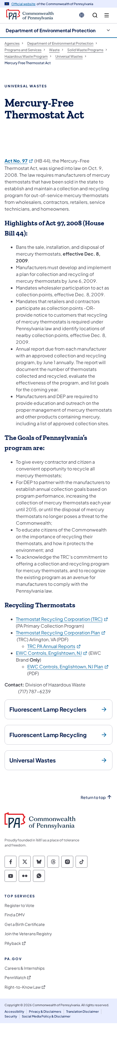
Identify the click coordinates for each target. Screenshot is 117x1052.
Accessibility (14, 1011)
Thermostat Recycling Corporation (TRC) (62, 619)
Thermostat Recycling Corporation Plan (61, 633)
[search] (95, 15)
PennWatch (15, 977)
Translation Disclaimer (82, 1011)
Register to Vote (19, 905)
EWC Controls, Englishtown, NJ (52, 653)
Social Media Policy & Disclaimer (46, 1016)
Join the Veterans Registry (28, 933)
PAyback (13, 943)
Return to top (93, 797)
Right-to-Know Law (23, 987)
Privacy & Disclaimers (45, 1011)
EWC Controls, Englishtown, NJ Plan (68, 666)
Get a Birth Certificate (25, 924)
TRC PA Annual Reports (54, 646)
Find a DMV (15, 914)
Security (11, 1016)
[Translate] (81, 15)
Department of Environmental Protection (50, 30)
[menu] (106, 15)
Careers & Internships (25, 968)
